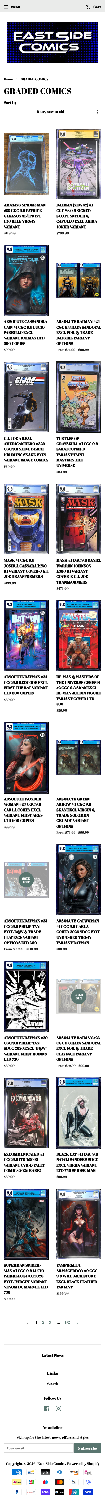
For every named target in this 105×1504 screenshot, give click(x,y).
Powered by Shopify (83, 1463)
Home (8, 79)
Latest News (53, 1355)
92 (67, 1322)
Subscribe (87, 1448)
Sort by (10, 102)
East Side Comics (51, 1463)
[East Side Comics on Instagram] (58, 1409)
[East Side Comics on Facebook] (47, 1409)
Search (52, 1383)
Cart (97, 6)
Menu (15, 6)
